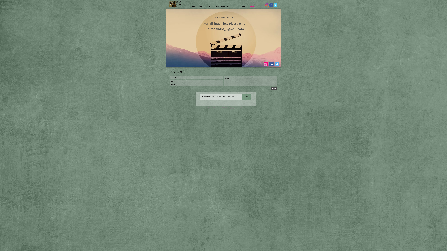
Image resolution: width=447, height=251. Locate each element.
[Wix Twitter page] (275, 5)
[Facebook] (271, 64)
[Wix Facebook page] (271, 5)
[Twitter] (277, 64)
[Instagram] (267, 5)
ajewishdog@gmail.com (226, 29)
